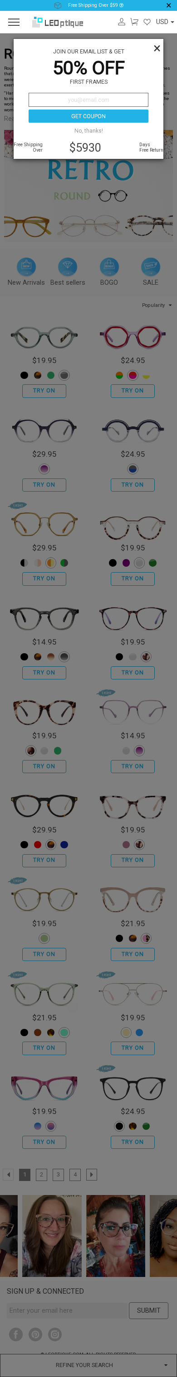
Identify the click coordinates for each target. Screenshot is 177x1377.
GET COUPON (88, 116)
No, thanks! (88, 131)
